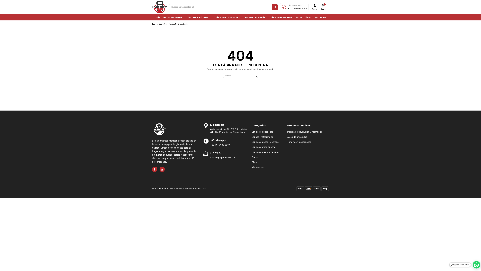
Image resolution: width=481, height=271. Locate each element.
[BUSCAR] (255, 75)
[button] (315, 7)
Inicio (154, 24)
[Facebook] (154, 169)
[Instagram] (162, 169)
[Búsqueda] (275, 7)
